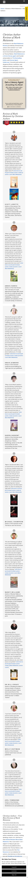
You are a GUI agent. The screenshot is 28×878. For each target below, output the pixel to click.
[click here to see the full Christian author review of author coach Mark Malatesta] (14, 172)
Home (2, 8)
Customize (14, 871)
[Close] (26, 858)
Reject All (14, 875)
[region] (14, 867)
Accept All (14, 867)
